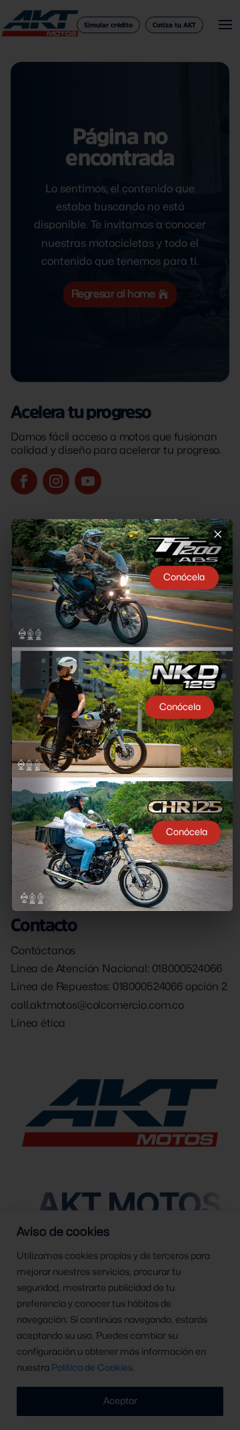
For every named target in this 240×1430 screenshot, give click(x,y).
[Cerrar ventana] (218, 534)
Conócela (184, 577)
